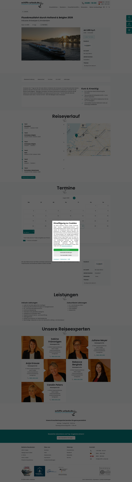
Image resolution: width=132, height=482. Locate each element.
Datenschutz (63, 259)
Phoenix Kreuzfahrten (27, 460)
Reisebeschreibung (29, 79)
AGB (69, 259)
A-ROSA (23, 455)
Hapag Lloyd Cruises (26, 452)
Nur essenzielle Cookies (66, 255)
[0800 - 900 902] (92, 456)
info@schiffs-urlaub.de (102, 459)
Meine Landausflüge (96, 7)
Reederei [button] (62, 7)
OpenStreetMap (99, 155)
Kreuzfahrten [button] (53, 7)
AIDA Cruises (24, 450)
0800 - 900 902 (105, 2)
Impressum (56, 259)
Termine (50, 79)
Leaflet (93, 155)
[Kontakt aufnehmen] (104, 7)
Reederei (69, 452)
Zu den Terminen (89, 37)
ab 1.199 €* (26, 232)
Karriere (46, 450)
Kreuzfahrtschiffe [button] (73, 7)
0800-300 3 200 (56, 356)
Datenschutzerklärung (67, 246)
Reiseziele (69, 455)
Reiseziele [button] (84, 7)
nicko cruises (24, 457)
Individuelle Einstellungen (66, 252)
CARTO (108, 155)
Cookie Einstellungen (49, 460)
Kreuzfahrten (70, 450)
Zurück (26, 11)
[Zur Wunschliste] (106, 7)
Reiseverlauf (41, 79)
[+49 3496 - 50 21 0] (91, 450)
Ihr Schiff (58, 79)
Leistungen (67, 79)
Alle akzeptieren (66, 250)
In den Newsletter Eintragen (65, 438)
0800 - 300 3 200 (105, 4)
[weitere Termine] (74, 198)
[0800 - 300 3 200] (91, 453)
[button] (109, 7)
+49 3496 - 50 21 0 (101, 450)
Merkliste (44, 25)
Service (69, 457)
